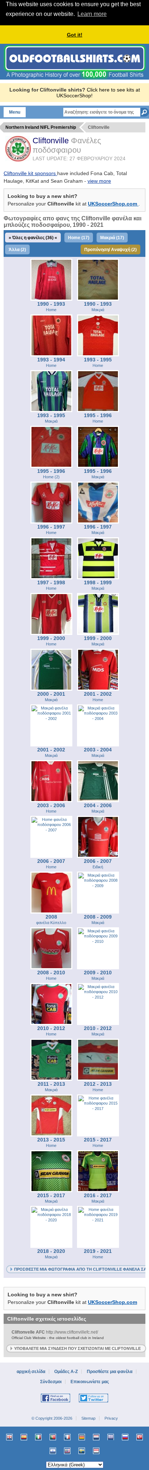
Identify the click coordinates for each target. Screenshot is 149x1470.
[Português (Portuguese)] (53, 1437)
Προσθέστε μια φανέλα (109, 1371)
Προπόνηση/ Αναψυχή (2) (110, 249)
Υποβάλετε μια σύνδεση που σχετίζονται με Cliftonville (77, 1348)
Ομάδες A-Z (66, 1371)
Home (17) (78, 237)
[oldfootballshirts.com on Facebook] (55, 1401)
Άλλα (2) (17, 249)
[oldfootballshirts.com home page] (74, 78)
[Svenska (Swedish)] (81, 1451)
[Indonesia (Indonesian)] (96, 1451)
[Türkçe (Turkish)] (139, 1437)
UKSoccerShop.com (113, 204)
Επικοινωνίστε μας (90, 1381)
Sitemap (88, 1418)
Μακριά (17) (112, 237)
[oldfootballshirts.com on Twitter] (93, 1401)
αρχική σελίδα (31, 1371)
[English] (9, 1437)
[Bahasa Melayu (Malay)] (67, 1451)
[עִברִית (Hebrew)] (53, 1451)
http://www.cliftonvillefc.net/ (58, 1335)
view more (99, 181)
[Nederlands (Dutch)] (96, 1437)
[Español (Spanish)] (24, 1437)
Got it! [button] (74, 35)
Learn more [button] (92, 14)
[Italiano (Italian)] (38, 1437)
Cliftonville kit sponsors (30, 173)
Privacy (111, 1418)
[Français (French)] (67, 1437)
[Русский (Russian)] (125, 1437)
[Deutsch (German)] (81, 1437)
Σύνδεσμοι (50, 1381)
